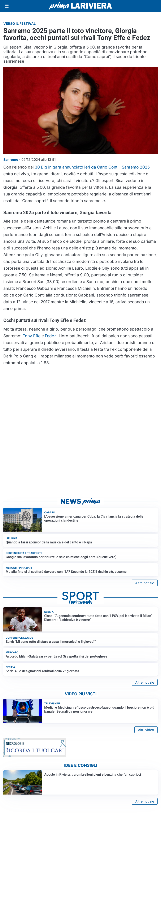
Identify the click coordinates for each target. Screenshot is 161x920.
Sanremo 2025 (136, 167)
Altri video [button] (146, 730)
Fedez (50, 335)
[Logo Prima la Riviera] (80, 5)
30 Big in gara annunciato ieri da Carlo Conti (76, 167)
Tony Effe (31, 335)
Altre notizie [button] (144, 583)
